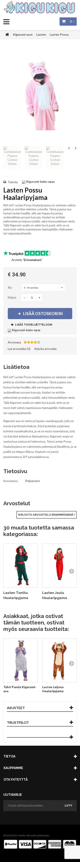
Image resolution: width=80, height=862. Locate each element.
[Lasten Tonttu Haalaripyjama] (20, 566)
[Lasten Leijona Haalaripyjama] (59, 660)
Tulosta (13, 182)
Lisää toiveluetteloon (33, 324)
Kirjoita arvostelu (45, 349)
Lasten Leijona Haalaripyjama (53, 689)
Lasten (41, 34)
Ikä (10, 287)
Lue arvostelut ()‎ (19, 349)
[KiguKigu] (40, 7)
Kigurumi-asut (23, 34)
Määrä (12, 297)
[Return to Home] (7, 34)
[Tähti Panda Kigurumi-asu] (20, 660)
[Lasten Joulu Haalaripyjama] (59, 566)
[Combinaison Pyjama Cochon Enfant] (12, 157)
